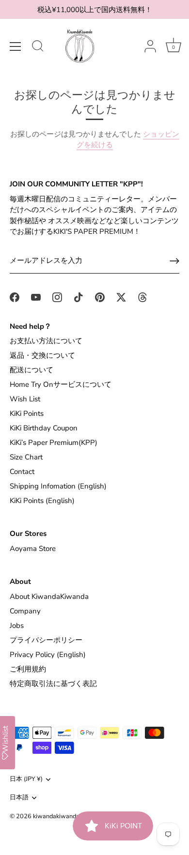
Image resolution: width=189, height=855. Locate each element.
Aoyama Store (33, 548)
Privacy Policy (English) (48, 654)
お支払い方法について (46, 341)
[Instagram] (57, 297)
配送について (31, 370)
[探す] (37, 47)
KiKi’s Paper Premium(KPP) (53, 442)
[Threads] (142, 297)
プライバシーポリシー (46, 640)
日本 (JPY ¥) (26, 779)
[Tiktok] (78, 297)
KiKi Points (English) (42, 500)
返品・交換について (42, 355)
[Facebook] (14, 297)
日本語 (19, 798)
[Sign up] (174, 261)
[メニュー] (15, 46)
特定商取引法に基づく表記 (53, 683)
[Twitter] (121, 297)
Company (25, 611)
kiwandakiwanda (56, 816)
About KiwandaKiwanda (49, 596)
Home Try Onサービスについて (60, 384)
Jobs (17, 625)
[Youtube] (36, 297)
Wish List (25, 399)
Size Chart (26, 457)
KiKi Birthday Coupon (44, 428)
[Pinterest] (100, 297)
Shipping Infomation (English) (58, 486)
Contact (22, 471)
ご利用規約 (28, 669)
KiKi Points (27, 413)
